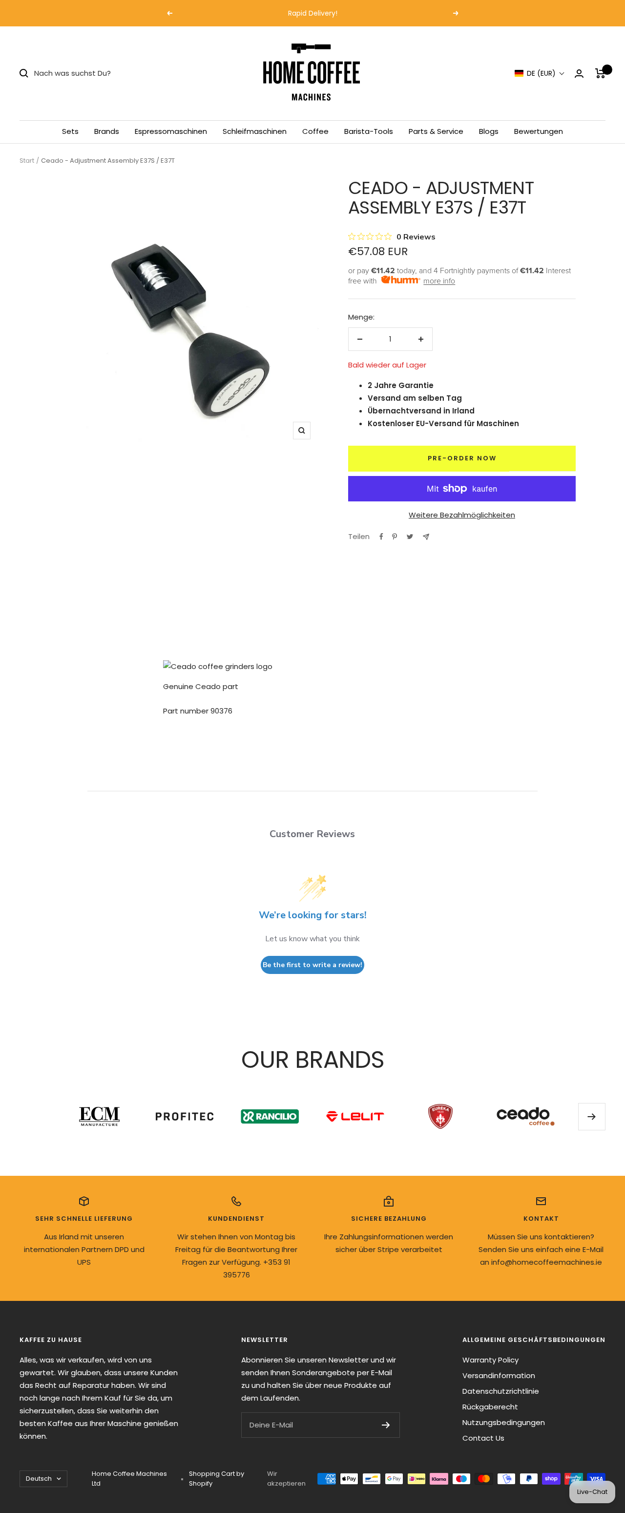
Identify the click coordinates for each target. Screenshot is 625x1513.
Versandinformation (498, 1375)
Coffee (315, 131)
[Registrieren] (386, 1425)
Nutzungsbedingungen (503, 1422)
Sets (70, 131)
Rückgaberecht (490, 1407)
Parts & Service (436, 131)
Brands (106, 131)
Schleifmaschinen (255, 131)
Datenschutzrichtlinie (500, 1391)
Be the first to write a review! (312, 965)
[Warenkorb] (600, 73)
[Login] (579, 73)
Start (27, 160)
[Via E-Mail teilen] (426, 537)
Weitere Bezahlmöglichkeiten (462, 515)
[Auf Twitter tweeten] (410, 536)
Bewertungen (538, 131)
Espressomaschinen (171, 131)
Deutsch (39, 1478)
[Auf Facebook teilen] (381, 536)
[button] (540, 74)
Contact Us (483, 1438)
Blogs (489, 131)
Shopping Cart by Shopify (216, 1478)
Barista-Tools (368, 131)
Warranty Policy (490, 1360)
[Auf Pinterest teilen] (394, 536)
